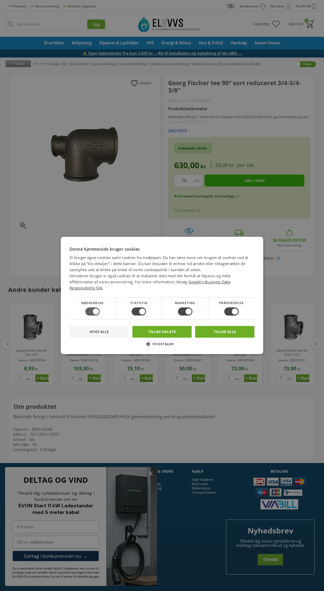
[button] (162, 346)
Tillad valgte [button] (162, 331)
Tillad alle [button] (225, 331)
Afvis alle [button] (99, 331)
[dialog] (162, 295)
